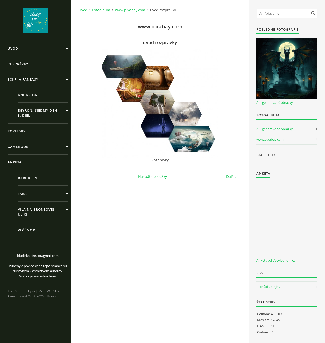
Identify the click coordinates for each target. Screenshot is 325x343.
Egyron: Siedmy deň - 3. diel (38, 113)
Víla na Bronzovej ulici (36, 212)
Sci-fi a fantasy (23, 79)
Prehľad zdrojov (268, 286)
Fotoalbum (101, 10)
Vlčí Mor (26, 230)
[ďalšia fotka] (233, 103)
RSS (41, 291)
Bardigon (27, 178)
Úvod (13, 48)
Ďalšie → (233, 176)
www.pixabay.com (130, 10)
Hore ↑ (51, 296)
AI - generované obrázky (274, 102)
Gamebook (18, 146)
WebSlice (53, 291)
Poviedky (17, 131)
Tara (22, 193)
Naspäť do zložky (152, 176)
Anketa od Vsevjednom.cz (275, 260)
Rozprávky (18, 64)
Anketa (15, 162)
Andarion (28, 95)
